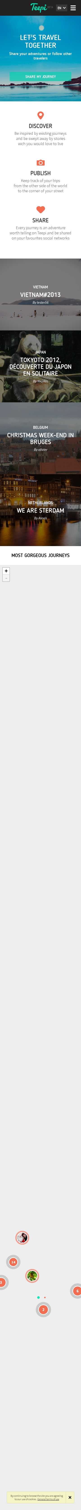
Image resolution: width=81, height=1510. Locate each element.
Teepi (40, 7)
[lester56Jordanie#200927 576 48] (32, 1276)
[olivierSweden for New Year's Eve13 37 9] (22, 1237)
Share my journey (40, 77)
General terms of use (48, 1499)
